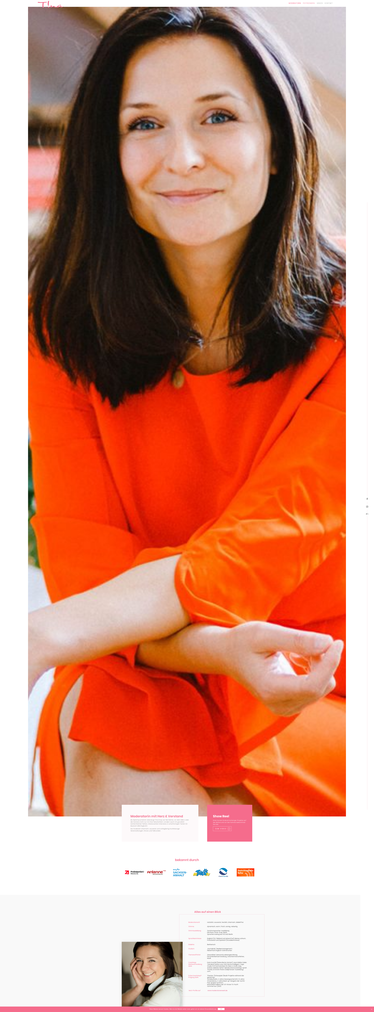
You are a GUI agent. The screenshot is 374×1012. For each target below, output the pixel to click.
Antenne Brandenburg (153, 873)
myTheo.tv (198, 873)
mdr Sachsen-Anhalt (176, 873)
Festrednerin (309, 3)
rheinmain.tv (220, 873)
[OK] (372, 1009)
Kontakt (329, 3)
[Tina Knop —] (50, 4)
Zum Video (221, 829)
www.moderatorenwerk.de (218, 990)
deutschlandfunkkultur (242, 873)
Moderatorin (295, 3)
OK (221, 1009)
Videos (320, 3)
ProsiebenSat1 (131, 873)
